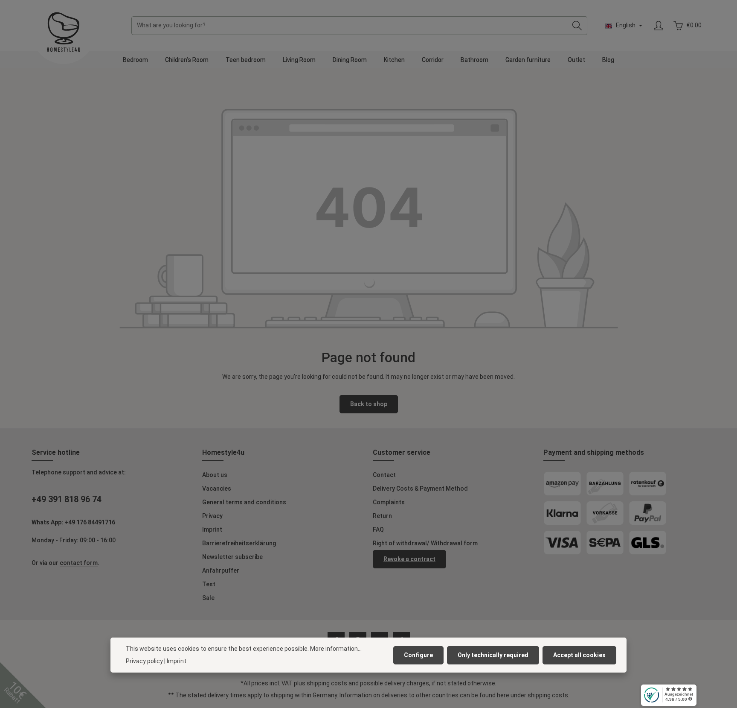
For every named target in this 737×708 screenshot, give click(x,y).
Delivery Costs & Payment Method (420, 488)
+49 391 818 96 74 (67, 499)
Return (382, 515)
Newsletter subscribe (232, 556)
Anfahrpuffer (220, 570)
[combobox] (349, 25)
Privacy (212, 515)
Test (208, 584)
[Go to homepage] (64, 32)
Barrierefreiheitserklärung (239, 543)
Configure (418, 655)
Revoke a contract (409, 559)
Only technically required (493, 655)
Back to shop (368, 404)
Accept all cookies (579, 655)
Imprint (212, 529)
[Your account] (658, 26)
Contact (384, 474)
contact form (79, 562)
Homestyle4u (223, 452)
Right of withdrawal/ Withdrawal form (425, 543)
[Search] (577, 25)
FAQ (378, 529)
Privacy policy (144, 661)
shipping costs (327, 683)
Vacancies (216, 488)
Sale (208, 597)
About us (214, 474)
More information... (336, 648)
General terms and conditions (244, 502)
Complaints (389, 502)
